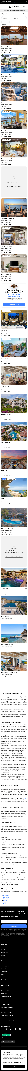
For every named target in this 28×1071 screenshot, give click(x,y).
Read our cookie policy (8, 1062)
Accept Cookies (14, 1066)
